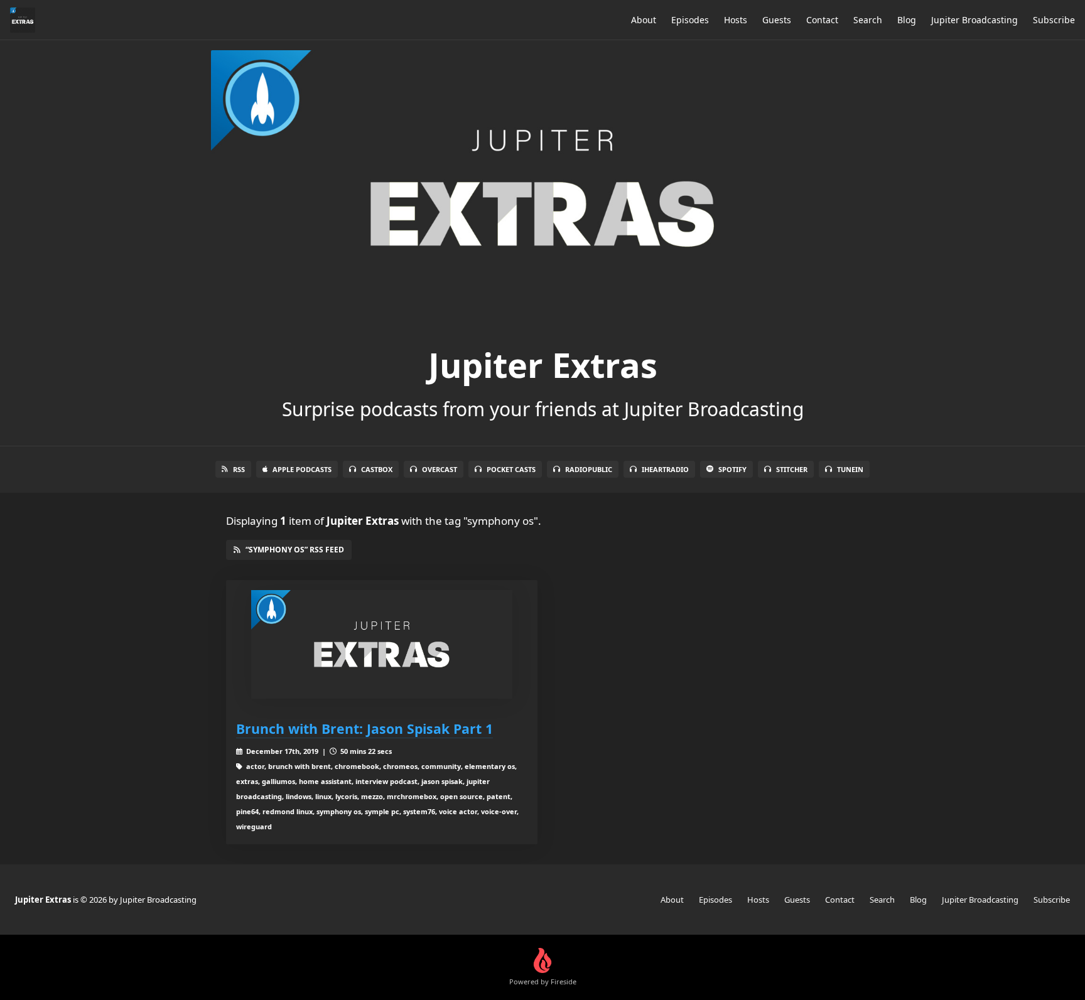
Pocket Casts (511, 469)
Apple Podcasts (302, 469)
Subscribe (1054, 20)
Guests (776, 20)
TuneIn (850, 469)
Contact (822, 20)
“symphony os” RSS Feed (295, 549)
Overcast (439, 469)
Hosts (735, 20)
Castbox (376, 469)
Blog (906, 20)
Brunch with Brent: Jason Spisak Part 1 (364, 728)
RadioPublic (588, 469)
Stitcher (791, 469)
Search (867, 20)
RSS (239, 469)
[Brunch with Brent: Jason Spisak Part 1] (381, 644)
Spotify (732, 469)
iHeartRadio (665, 469)
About (643, 20)
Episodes (690, 20)
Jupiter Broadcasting (974, 20)
